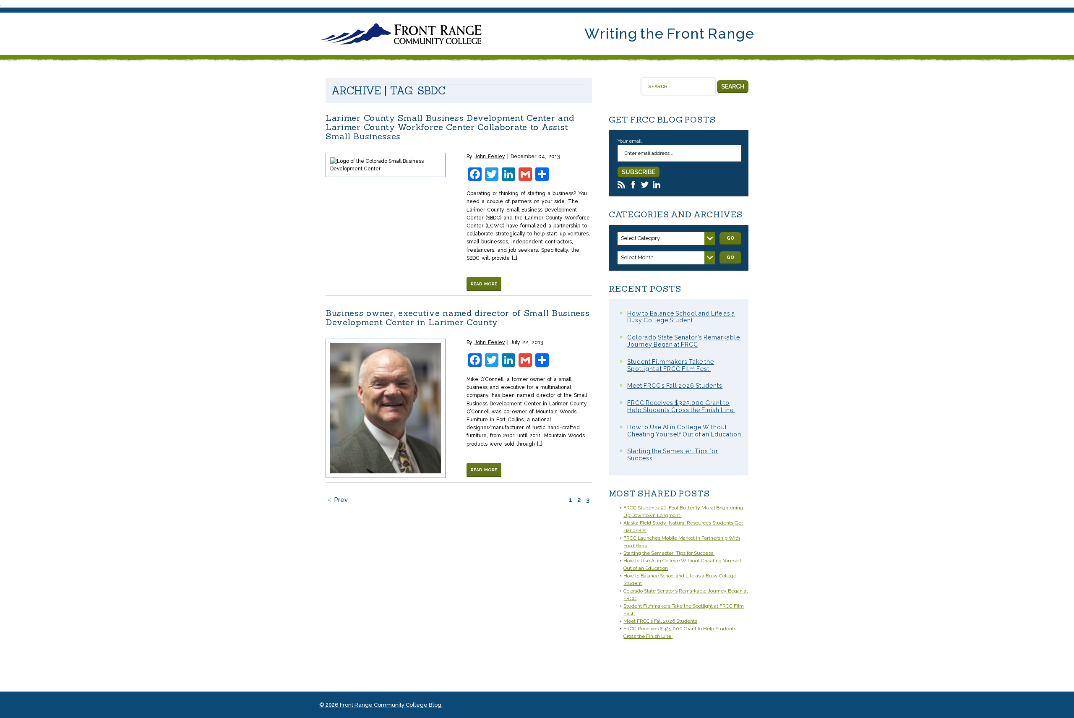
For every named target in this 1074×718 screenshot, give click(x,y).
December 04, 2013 (535, 156)
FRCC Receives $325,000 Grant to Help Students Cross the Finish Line (681, 406)
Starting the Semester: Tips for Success (668, 553)
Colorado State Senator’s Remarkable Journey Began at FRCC (683, 341)
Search (732, 86)
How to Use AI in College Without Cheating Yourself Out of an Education (684, 431)
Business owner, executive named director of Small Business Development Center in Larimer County (458, 317)
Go (730, 238)
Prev (341, 500)
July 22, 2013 (527, 342)
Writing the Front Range (669, 33)
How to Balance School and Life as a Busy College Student (681, 317)
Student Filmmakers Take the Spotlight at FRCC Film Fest (670, 365)
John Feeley (489, 156)
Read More (484, 284)
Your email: (630, 141)
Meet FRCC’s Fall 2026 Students (674, 385)
